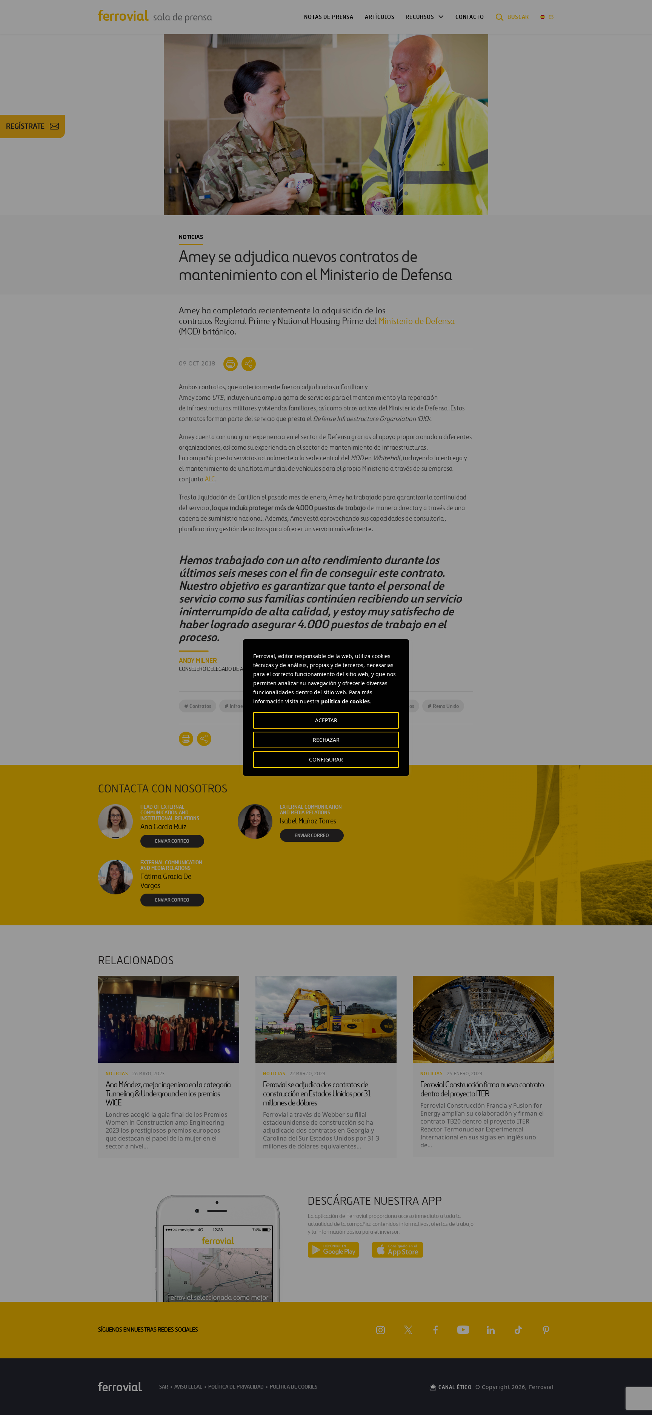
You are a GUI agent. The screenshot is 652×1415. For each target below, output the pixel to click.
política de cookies (345, 701)
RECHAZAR (326, 739)
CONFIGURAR (326, 759)
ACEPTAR (326, 720)
